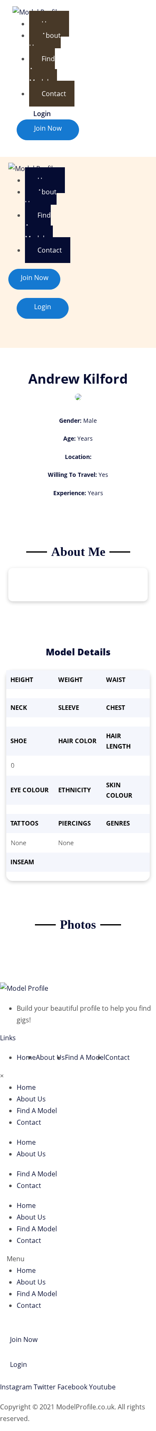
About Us (45, 41)
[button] (78, 1259)
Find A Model (42, 70)
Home (26, 1057)
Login (42, 113)
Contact (54, 93)
